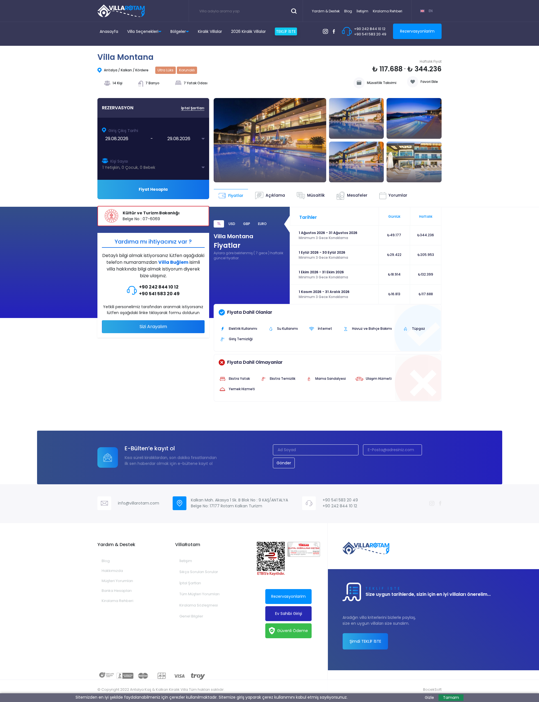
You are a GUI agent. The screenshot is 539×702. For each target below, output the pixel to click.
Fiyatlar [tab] (235, 195)
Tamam (451, 697)
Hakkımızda (112, 570)
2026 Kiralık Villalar (248, 31)
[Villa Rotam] (121, 11)
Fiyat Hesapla (153, 189)
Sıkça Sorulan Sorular (198, 571)
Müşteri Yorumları (117, 580)
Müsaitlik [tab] (316, 195)
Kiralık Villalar (210, 31)
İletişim (362, 11)
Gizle (429, 697)
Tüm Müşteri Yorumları (199, 594)
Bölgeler (178, 31)
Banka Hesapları (117, 590)
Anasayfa (109, 31)
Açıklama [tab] (275, 195)
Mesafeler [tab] (357, 195)
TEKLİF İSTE (286, 31)
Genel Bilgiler (191, 616)
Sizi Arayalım (153, 326)
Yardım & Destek (326, 11)
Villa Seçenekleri (142, 31)
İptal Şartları (190, 583)
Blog (348, 11)
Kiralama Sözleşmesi (198, 605)
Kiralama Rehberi (387, 11)
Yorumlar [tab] (398, 195)
